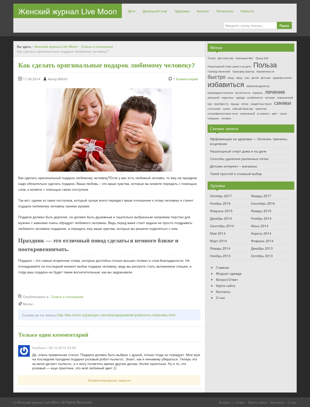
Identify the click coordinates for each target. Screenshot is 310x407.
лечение (275, 91)
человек (226, 118)
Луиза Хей (262, 58)
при (210, 104)
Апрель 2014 (261, 233)
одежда (240, 97)
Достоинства (225, 58)
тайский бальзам (242, 108)
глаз (246, 78)
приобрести (221, 104)
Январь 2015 (261, 210)
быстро (216, 76)
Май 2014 (217, 233)
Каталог (203, 10)
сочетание (214, 108)
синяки (282, 103)
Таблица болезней (219, 71)
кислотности (242, 92)
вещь (231, 78)
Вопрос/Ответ (227, 279)
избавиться (226, 84)
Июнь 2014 (259, 225)
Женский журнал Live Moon (67, 10)
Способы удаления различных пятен (239, 158)
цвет (274, 113)
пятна (244, 104)
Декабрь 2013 (262, 248)
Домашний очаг (155, 10)
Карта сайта (225, 285)
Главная (222, 267)
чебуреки (213, 118)
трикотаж (260, 108)
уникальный (247, 113)
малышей (213, 97)
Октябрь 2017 (221, 195)
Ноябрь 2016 (220, 203)
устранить (263, 113)
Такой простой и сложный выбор (236, 173)
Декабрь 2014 (221, 218)
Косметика (225, 10)
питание (270, 97)
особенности (255, 97)
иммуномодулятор (257, 86)
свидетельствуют (261, 104)
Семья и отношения (97, 46)
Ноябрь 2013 (220, 255)
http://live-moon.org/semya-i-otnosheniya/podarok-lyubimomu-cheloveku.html (116, 315)
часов (283, 113)
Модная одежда (228, 273)
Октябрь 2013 (262, 255)
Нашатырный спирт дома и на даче (229, 66)
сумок (226, 108)
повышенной (285, 97)
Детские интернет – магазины (233, 166)
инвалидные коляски (220, 92)
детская (266, 78)
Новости (247, 10)
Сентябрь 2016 (263, 203)
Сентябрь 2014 (222, 225)
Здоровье (182, 10)
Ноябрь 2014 (261, 218)
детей (255, 78)
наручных (228, 97)
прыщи (235, 104)
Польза (265, 64)
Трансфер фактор (243, 71)
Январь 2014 (220, 248)
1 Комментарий (185, 78)
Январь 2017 (261, 195)
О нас (220, 297)
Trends (212, 58)
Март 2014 (218, 240)
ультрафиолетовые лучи (223, 113)
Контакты (223, 291)
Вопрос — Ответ (232, 402)
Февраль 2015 (221, 210)
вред (239, 78)
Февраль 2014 (262, 240)
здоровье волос (282, 78)
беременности (265, 71)
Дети (131, 10)
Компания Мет (244, 58)
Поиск (284, 25)
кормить (258, 92)
